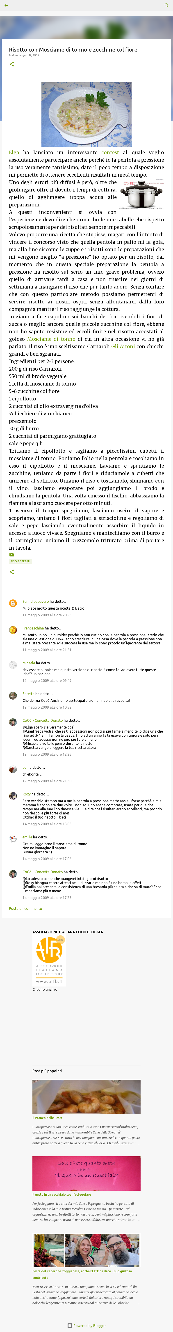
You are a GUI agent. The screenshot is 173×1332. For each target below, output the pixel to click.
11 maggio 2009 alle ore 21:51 (47, 650)
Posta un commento (25, 908)
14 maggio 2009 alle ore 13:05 (47, 824)
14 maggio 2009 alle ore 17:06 (47, 859)
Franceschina (33, 628)
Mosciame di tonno (51, 339)
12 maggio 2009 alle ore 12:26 (47, 754)
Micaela (29, 663)
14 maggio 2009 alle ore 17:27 (47, 898)
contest (110, 153)
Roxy (27, 794)
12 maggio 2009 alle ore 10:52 (47, 707)
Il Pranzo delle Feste (47, 1118)
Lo (25, 767)
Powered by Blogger (89, 1326)
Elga (14, 153)
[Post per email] (11, 556)
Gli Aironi (124, 347)
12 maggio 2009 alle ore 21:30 (47, 781)
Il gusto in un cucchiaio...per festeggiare (61, 1194)
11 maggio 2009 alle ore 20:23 (47, 615)
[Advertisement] (86, 1030)
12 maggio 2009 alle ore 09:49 (47, 681)
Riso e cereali (20, 561)
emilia (27, 837)
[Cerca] (19, 5)
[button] (11, 65)
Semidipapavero (36, 601)
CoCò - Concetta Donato (43, 720)
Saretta (28, 694)
